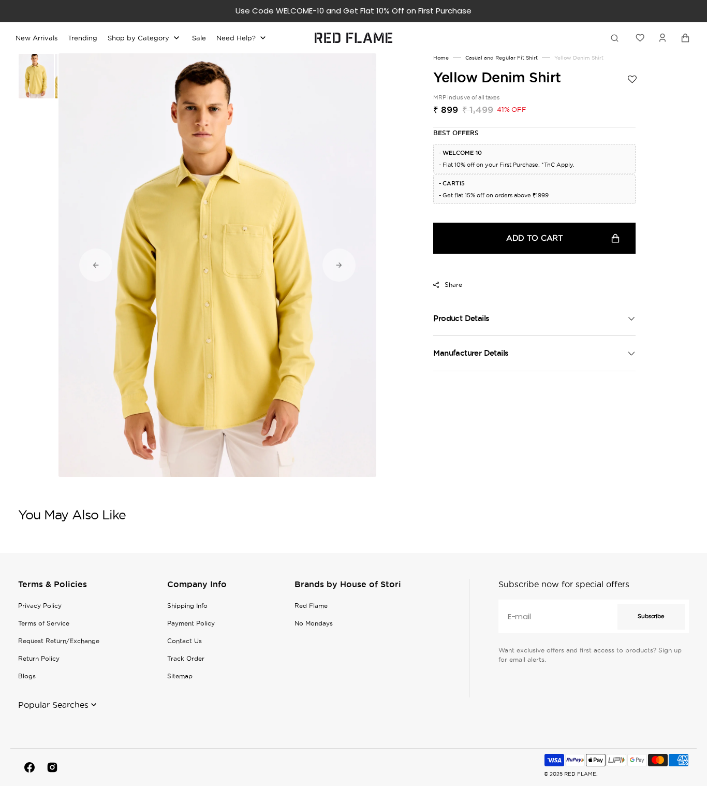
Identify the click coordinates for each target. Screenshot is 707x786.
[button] (662, 37)
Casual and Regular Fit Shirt (501, 58)
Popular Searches (53, 704)
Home (441, 58)
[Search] (616, 37)
